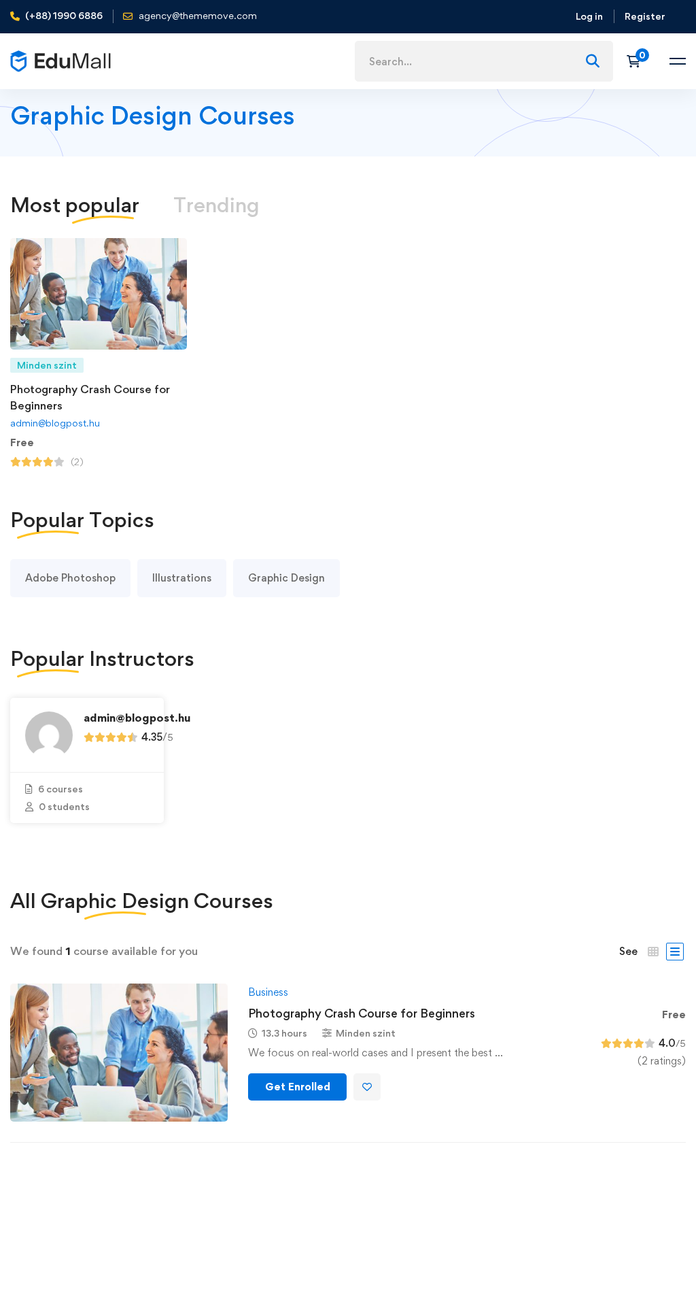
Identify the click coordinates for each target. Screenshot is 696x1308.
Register (645, 16)
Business (268, 992)
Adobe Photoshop (70, 577)
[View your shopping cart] (638, 61)
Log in (589, 16)
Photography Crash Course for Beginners (361, 1013)
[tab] (216, 205)
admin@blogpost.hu (55, 423)
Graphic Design (286, 577)
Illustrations (181, 577)
